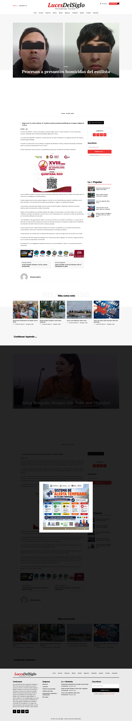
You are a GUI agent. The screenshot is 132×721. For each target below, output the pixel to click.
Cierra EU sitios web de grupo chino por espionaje (103, 208)
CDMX (66, 66)
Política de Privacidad (105, 155)
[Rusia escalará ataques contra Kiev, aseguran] (91, 195)
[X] (97, 134)
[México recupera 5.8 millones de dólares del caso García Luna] (91, 214)
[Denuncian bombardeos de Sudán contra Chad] (91, 188)
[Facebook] (94, 134)
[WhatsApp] (104, 134)
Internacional (64, 686)
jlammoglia (35, 277)
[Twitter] (22, 711)
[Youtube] (27, 711)
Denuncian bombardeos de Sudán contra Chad (103, 188)
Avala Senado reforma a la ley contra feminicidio (34, 265)
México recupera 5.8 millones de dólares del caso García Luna (103, 215)
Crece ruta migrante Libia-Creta (103, 201)
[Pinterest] (101, 134)
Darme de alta (99, 151)
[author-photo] (14, 324)
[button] (23, 5)
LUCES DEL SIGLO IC (20, 324)
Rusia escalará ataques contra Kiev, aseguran (102, 195)
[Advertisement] (66, 91)
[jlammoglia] (24, 277)
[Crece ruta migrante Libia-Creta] (91, 201)
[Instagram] (18, 711)
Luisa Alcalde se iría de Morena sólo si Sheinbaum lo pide (68, 265)
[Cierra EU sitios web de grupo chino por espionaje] (91, 208)
